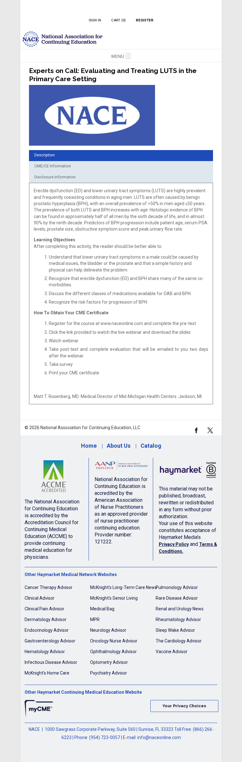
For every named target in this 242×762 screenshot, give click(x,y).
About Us (118, 445)
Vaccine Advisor (171, 651)
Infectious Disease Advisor (51, 662)
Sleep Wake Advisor (175, 630)
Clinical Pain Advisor (44, 608)
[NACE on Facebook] (196, 429)
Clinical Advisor (40, 598)
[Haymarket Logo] (188, 471)
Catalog (151, 445)
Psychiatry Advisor (108, 672)
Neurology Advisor (108, 630)
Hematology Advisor (45, 651)
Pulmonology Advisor (177, 587)
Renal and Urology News (180, 608)
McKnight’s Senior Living (114, 598)
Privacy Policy (174, 544)
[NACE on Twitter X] (210, 429)
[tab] (121, 155)
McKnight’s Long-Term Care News (123, 587)
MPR (95, 619)
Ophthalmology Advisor (113, 651)
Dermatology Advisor (45, 619)
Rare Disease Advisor (177, 598)
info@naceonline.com (159, 737)
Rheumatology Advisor (178, 619)
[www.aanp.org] (121, 467)
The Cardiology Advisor (179, 640)
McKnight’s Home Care (47, 672)
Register (144, 20)
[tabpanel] (121, 296)
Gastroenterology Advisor (50, 640)
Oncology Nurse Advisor (113, 640)
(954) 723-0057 (104, 737)
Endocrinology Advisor (47, 630)
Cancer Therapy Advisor (48, 587)
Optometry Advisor (109, 662)
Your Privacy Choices (184, 705)
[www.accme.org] (54, 478)
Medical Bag (102, 608)
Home (89, 445)
